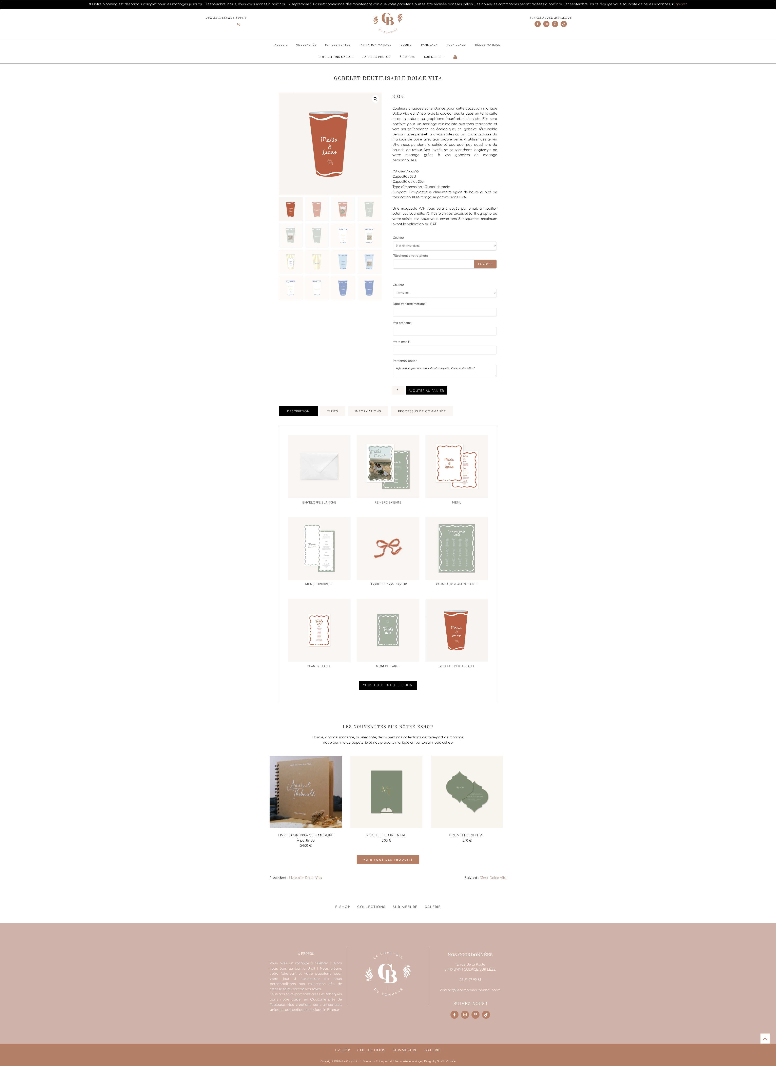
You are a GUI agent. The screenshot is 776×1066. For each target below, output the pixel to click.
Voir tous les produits (388, 859)
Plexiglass (456, 45)
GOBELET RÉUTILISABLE (457, 666)
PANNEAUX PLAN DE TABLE (457, 584)
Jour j (406, 45)
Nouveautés (306, 45)
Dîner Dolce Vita (493, 878)
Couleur (398, 237)
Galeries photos (376, 57)
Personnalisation (405, 360)
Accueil (281, 45)
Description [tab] (298, 411)
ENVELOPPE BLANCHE (319, 502)
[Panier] (455, 57)
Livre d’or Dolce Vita (305, 878)
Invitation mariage (375, 45)
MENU (457, 502)
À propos (407, 57)
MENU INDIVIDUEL (319, 584)
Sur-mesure (434, 57)
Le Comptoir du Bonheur (388, 19)
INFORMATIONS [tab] (368, 411)
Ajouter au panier (426, 390)
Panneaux (429, 45)
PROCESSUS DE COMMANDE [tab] (422, 411)
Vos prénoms (402, 322)
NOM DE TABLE (388, 666)
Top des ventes (337, 45)
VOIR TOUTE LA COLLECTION (388, 685)
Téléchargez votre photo (410, 255)
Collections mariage (337, 57)
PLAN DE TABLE (319, 666)
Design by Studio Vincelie (439, 1061)
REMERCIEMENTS (388, 502)
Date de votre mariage (410, 303)
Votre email (401, 341)
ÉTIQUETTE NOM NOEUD (388, 584)
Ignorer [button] (681, 4)
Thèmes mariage (486, 45)
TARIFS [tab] (332, 411)
